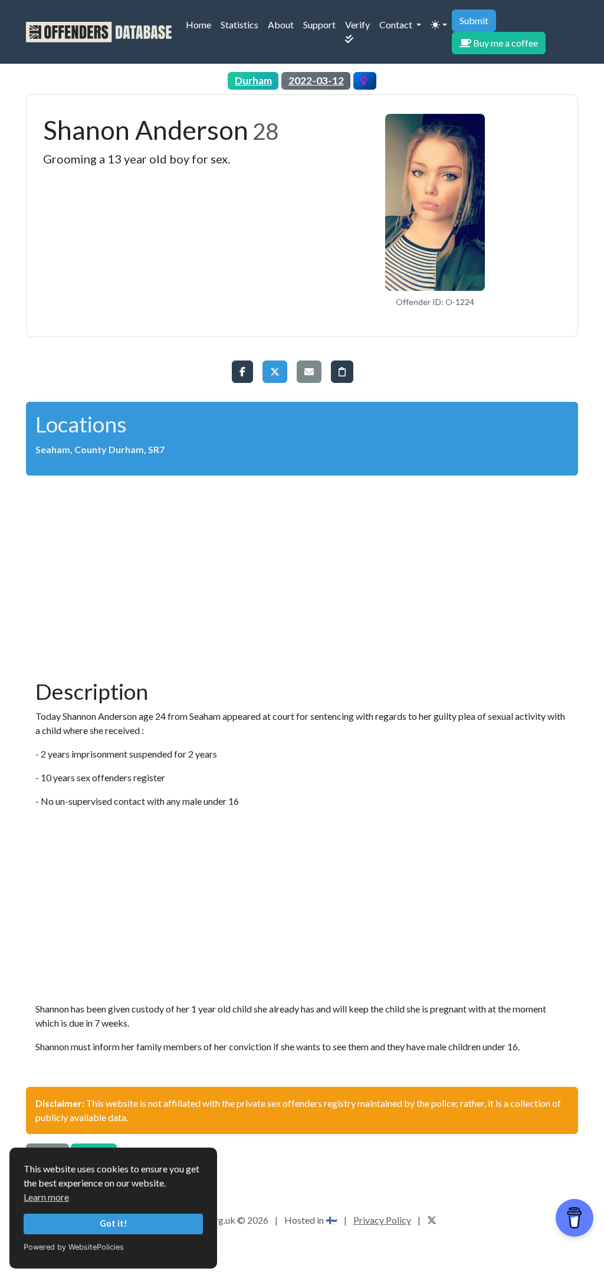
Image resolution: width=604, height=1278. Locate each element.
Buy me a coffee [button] (504, 42)
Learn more (46, 1196)
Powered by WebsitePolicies (74, 1247)
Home (201, 24)
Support (321, 24)
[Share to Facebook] (242, 372)
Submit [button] (473, 20)
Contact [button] (396, 24)
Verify (360, 31)
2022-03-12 (316, 80)
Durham (253, 80)
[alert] (302, 371)
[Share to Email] (309, 372)
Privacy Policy (382, 1219)
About (283, 24)
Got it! (113, 1223)
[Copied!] (342, 372)
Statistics (239, 24)
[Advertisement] (302, 572)
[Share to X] (274, 372)
